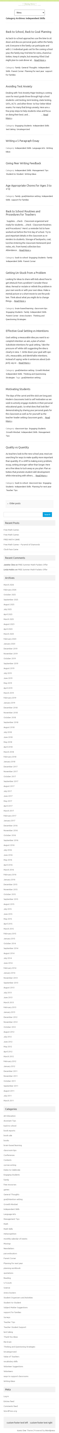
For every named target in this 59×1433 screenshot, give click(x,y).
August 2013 (9, 987)
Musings (7, 1243)
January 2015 (9, 938)
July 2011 (8, 1096)
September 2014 (11, 948)
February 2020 (10, 639)
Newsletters (9, 1248)
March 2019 (9, 693)
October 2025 (10, 594)
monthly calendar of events (15, 1239)
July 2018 (8, 732)
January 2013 (9, 1012)
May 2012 (8, 1046)
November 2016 (11, 830)
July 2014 (8, 958)
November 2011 (11, 1076)
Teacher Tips (12, 490)
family (17, 67)
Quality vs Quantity (17, 447)
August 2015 (9, 904)
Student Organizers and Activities (18, 1297)
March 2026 (9, 585)
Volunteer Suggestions (13, 1366)
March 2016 (9, 870)
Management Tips (40, 170)
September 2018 (11, 722)
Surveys (7, 1317)
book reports (9, 1131)
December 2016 (10, 825)
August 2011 (9, 1091)
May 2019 (8, 683)
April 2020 (8, 629)
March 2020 (9, 634)
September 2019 (11, 663)
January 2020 (9, 644)
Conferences (9, 1155)
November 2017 (11, 771)
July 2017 (8, 791)
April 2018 (8, 747)
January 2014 (9, 973)
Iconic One (21, 1430)
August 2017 (9, 786)
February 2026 (10, 590)
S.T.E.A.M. (8, 1283)
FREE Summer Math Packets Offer (33, 565)
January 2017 (9, 820)
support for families (20, 200)
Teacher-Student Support (15, 1327)
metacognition (10, 1234)
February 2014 (10, 968)
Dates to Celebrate (12, 1170)
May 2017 (8, 801)
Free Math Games (11, 530)
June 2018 (8, 737)
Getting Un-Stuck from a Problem (26, 272)
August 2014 (9, 953)
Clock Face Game (11, 549)
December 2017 (10, 766)
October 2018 (10, 717)
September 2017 (11, 781)
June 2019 (8, 678)
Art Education (10, 1116)
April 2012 (8, 1051)
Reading (7, 1278)
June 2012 (8, 1042)
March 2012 (9, 1056)
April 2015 (8, 924)
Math (6, 1224)
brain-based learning (24, 308)
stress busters (26, 316)
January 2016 (9, 879)
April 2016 (8, 865)
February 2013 (10, 1007)
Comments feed (11, 1406)
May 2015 (8, 919)
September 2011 (11, 1086)
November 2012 (11, 1022)
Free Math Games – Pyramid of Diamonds (22, 544)
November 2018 (11, 712)
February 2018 (10, 757)
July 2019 (8, 673)
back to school (21, 257)
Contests (7, 1160)
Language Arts (38, 148)
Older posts (14, 503)
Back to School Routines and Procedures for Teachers (23, 213)
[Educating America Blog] (29, 5)
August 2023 (9, 624)
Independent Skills (41, 126)
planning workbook (12, 1268)
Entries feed (9, 1401)
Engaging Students (23, 126)
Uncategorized (23, 129)
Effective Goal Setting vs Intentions (27, 330)
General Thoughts (29, 67)
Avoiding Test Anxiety (19, 86)
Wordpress (50, 1430)
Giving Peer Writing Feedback (23, 163)
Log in (6, 1396)
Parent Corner (17, 71)
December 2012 (10, 1017)
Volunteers (8, 1371)
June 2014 (8, 963)
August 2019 (9, 668)
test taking (11, 129)
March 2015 (9, 929)
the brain (7, 1342)
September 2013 (11, 983)
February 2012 (10, 1061)
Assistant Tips (10, 1121)
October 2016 (10, 835)
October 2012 (10, 1027)
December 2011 (10, 1071)
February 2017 (10, 816)
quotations (8, 1273)
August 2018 (9, 727)
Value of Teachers (11, 1356)
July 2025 (8, 609)
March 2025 (9, 619)
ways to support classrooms (16, 1376)
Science (7, 1288)
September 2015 (11, 899)
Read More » (40, 60)
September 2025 (11, 599)
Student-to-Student (15, 174)
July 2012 (8, 1037)
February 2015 (10, 933)
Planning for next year (34, 71)
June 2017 (8, 796)
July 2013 (8, 992)
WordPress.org (10, 1411)
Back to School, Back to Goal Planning (28, 31)
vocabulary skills (11, 1361)
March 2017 (9, 811)
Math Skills (8, 1229)
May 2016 (8, 860)
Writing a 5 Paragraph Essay (22, 140)
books (6, 1140)
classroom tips (40, 308)
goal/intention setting (31, 196)
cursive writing (10, 1165)
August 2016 (9, 845)
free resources (10, 1184)
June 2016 (8, 855)
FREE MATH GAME (12, 539)
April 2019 (8, 688)
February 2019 (10, 698)
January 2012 (9, 1066)
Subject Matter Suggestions (16, 1307)
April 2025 (8, 614)
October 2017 (10, 776)
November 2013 (11, 978)
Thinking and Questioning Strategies (19, 1347)
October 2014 (10, 943)
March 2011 (9, 1100)
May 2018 (8, 742)
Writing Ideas (30, 174)
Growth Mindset (42, 370)
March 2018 (9, 752)
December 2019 (10, 648)
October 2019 (10, 658)
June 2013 (8, 997)
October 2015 (10, 894)
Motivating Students (18, 389)
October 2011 (10, 1081)
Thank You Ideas (11, 1337)
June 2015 (8, 914)
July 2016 (8, 850)
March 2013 (9, 1002)
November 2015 (11, 889)
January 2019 (9, 703)
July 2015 (8, 909)
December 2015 (10, 884)
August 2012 (9, 1032)
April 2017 (8, 806)
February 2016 (10, 874)
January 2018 (9, 761)
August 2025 (9, 604)
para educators (10, 1253)
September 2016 (11, 840)
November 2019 (11, 653)
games (6, 1190)
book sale (8, 1135)
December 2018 (10, 707)
